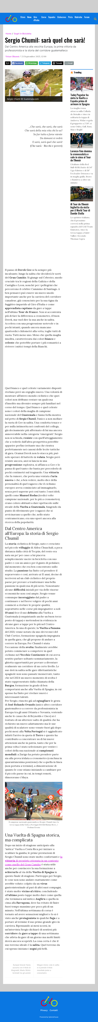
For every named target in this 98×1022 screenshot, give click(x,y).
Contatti (54, 1010)
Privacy (44, 1010)
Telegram (46, 63)
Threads (59, 63)
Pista (70, 17)
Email (70, 63)
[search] (95, 19)
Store (22, 17)
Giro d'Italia (36, 19)
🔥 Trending (76, 72)
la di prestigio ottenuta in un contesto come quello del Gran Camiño (33, 860)
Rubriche (78, 17)
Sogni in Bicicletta (22, 33)
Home (8, 33)
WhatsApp (32, 63)
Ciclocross (61, 17)
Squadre (51, 17)
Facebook (19, 63)
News (29, 17)
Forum (86, 17)
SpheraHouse (53, 1017)
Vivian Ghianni (12, 56)
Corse (43, 17)
